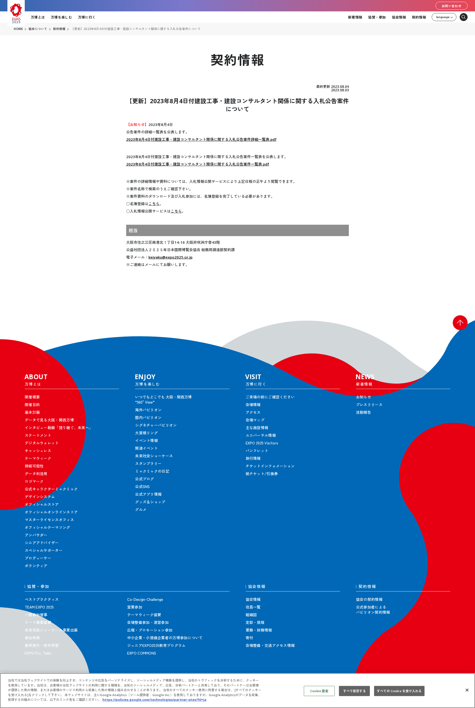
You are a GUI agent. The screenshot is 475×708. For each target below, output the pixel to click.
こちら (154, 203)
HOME (18, 29)
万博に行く (86, 17)
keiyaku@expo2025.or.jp (170, 257)
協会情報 (399, 17)
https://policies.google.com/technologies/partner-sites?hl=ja (154, 699)
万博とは (38, 17)
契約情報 (419, 17)
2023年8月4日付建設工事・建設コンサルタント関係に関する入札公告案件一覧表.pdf (197, 164)
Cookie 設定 (319, 690)
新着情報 (355, 17)
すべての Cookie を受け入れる (399, 690)
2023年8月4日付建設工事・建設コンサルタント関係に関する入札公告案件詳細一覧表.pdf (201, 139)
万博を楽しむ (61, 17)
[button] (460, 322)
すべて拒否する (354, 690)
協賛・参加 (377, 17)
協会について (37, 29)
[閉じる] (467, 689)
